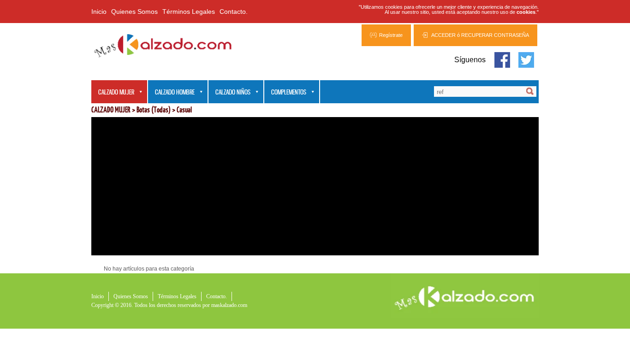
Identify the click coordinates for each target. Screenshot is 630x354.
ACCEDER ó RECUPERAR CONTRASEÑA (480, 35)
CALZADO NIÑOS (229, 92)
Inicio (99, 11)
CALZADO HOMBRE (171, 92)
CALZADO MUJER (112, 92)
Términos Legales (188, 11)
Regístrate (391, 35)
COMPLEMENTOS (285, 92)
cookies (526, 12)
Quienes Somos (134, 11)
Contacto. (234, 11)
